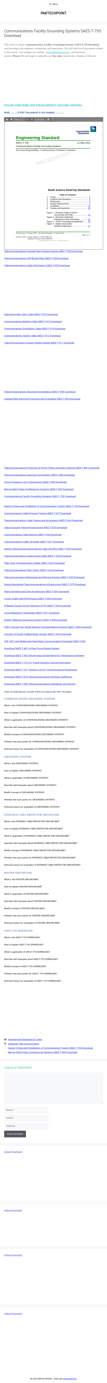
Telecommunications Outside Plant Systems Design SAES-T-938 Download (43, 251)
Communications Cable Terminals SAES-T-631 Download (34, 541)
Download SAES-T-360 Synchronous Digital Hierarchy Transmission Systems (44, 655)
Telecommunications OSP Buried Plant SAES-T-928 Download (36, 258)
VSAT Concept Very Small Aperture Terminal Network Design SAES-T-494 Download (48, 627)
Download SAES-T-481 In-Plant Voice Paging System (31, 648)
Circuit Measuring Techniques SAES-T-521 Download (31, 612)
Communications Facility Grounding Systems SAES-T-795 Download (40, 496)
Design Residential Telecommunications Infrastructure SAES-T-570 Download (45, 584)
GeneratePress (70, 1379)
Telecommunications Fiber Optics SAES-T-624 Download (34, 570)
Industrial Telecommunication (23, 1043)
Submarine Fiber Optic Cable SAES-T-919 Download (31, 314)
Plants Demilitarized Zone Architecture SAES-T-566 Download (36, 591)
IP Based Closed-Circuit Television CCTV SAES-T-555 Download (37, 605)
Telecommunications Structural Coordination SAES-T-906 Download (40, 391)
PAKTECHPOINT (53, 13)
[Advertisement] (53, 80)
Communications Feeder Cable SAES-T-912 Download (32, 335)
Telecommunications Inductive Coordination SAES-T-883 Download (39, 475)
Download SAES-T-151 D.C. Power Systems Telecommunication (37, 662)
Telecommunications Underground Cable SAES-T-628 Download (37, 556)
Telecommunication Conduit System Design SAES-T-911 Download (39, 342)
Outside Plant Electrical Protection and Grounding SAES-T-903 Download (42, 398)
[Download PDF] (48, 119)
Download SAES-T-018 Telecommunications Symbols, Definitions (38, 676)
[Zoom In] (32, 119)
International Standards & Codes (25, 1039)
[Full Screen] (53, 119)
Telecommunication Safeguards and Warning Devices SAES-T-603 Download (44, 577)
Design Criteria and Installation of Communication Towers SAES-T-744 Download (46, 506)
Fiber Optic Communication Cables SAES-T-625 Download (34, 563)
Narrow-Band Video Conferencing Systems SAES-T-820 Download (38, 489)
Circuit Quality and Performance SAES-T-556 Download (33, 598)
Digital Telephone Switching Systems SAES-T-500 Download (35, 620)
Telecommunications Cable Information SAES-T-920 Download (37, 265)
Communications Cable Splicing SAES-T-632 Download (33, 534)
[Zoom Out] (27, 119)
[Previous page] (7, 119)
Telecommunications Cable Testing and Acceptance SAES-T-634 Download (43, 520)
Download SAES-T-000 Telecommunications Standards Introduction (39, 684)
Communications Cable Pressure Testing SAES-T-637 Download (37, 513)
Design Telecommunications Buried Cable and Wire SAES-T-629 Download (43, 548)
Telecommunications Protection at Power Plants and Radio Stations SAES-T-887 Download (51, 467)
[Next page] (11, 119)
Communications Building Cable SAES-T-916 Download (33, 321)
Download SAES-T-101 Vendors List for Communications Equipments (40, 669)
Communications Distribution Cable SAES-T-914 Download (34, 328)
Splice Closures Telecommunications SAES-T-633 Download (35, 527)
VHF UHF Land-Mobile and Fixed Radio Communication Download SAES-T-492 (45, 641)
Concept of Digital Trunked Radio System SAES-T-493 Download (37, 634)
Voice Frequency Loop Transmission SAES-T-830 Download (35, 482)
